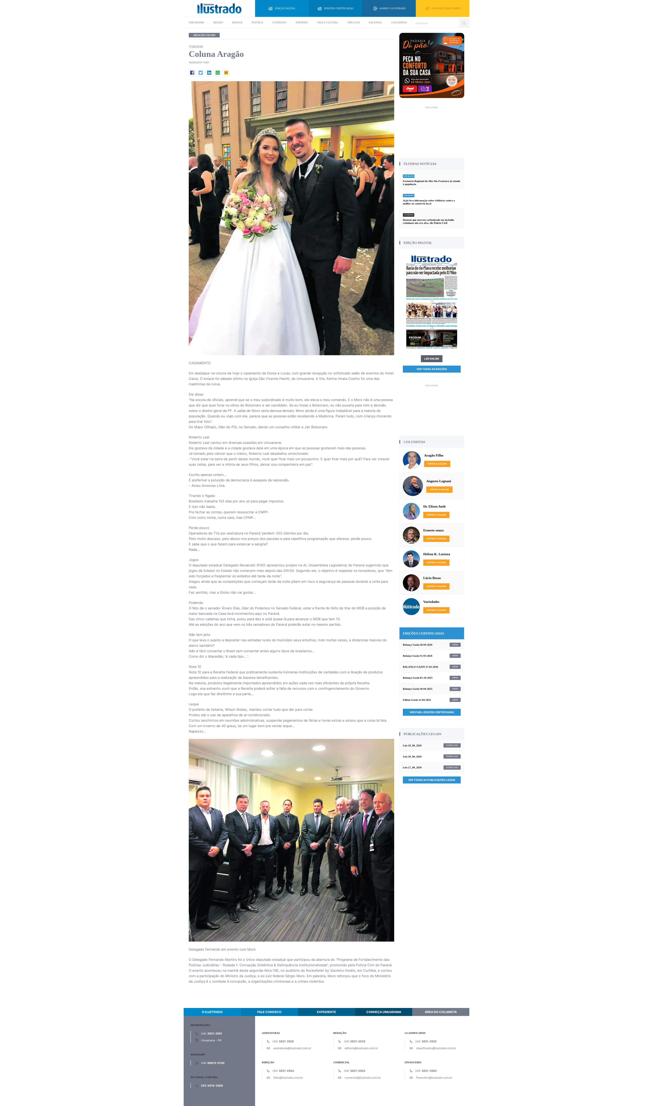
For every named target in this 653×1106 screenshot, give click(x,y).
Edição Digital (285, 8)
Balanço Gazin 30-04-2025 (417, 688)
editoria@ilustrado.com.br (361, 1048)
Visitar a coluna (437, 463)
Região (218, 22)
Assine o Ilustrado (392, 8)
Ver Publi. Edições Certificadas (431, 712)
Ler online (431, 358)
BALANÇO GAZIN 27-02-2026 (420, 667)
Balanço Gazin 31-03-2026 (417, 655)
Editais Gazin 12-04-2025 (417, 700)
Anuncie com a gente (446, 8)
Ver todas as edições (431, 369)
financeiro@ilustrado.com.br (434, 1077)
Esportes (302, 22)
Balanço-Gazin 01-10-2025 (418, 677)
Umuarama (196, 22)
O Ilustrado (212, 1012)
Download (452, 745)
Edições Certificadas (339, 8)
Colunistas (399, 22)
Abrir (455, 644)
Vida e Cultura (327, 22)
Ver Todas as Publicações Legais (431, 780)
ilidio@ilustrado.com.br (288, 1077)
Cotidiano (279, 22)
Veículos (353, 22)
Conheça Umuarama (383, 1012)
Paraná (237, 22)
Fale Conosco (269, 1012)
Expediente (326, 1012)
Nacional (375, 22)
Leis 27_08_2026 (412, 767)
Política (257, 22)
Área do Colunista (441, 1012)
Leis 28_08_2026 (412, 756)
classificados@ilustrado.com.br (436, 1048)
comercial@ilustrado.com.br (363, 1077)
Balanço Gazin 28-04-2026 (417, 644)
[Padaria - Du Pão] (431, 65)
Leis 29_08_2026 (412, 745)
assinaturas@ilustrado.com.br (292, 1048)
